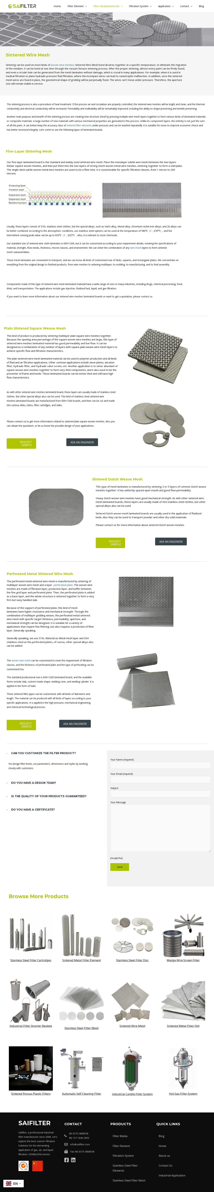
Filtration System (123, 1156)
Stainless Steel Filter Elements (125, 1168)
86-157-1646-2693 (79, 1137)
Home (162, 1146)
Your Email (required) (121, 773)
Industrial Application (172, 1175)
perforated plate (63, 585)
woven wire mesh (21, 660)
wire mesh (136, 247)
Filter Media (120, 1136)
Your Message (118, 802)
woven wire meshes (62, 64)
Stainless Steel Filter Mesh (129, 1180)
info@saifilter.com (80, 1144)
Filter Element (121, 1146)
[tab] (53, 753)
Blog (162, 1136)
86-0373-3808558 (78, 1133)
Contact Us (165, 1165)
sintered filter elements (79, 125)
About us (164, 1156)
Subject (114, 788)
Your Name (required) (122, 759)
